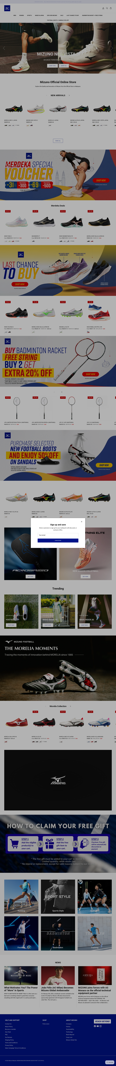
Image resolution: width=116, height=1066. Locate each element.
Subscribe (58, 540)
